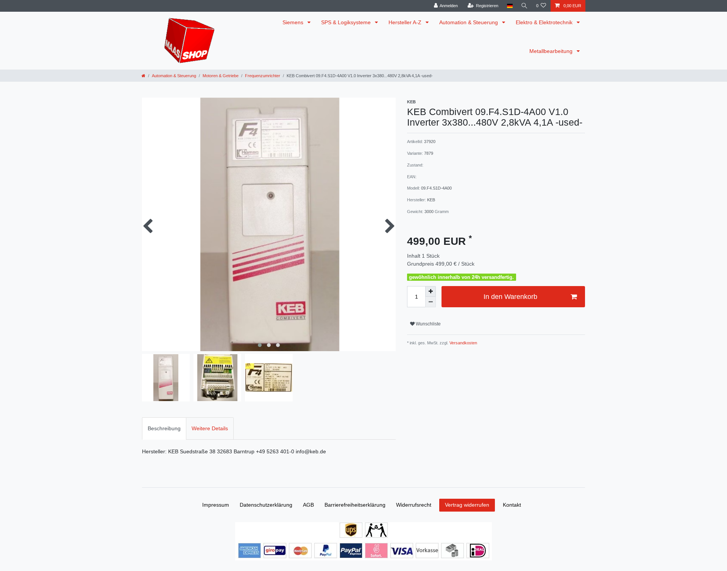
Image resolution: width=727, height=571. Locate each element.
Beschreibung (164, 428)
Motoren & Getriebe (221, 75)
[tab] (164, 428)
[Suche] (524, 6)
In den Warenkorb (510, 296)
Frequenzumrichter (262, 75)
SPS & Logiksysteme (346, 22)
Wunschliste (428, 324)
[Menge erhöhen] (430, 291)
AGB (308, 505)
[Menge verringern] (430, 302)
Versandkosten (462, 343)
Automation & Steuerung (469, 22)
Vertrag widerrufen (467, 505)
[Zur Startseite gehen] (143, 75)
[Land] (509, 6)
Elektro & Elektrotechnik (545, 22)
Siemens (293, 22)
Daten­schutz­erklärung (266, 505)
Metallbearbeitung (551, 51)
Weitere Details (210, 428)
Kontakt (512, 505)
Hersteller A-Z (405, 22)
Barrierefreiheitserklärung (354, 505)
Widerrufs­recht (413, 505)
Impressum (215, 505)
